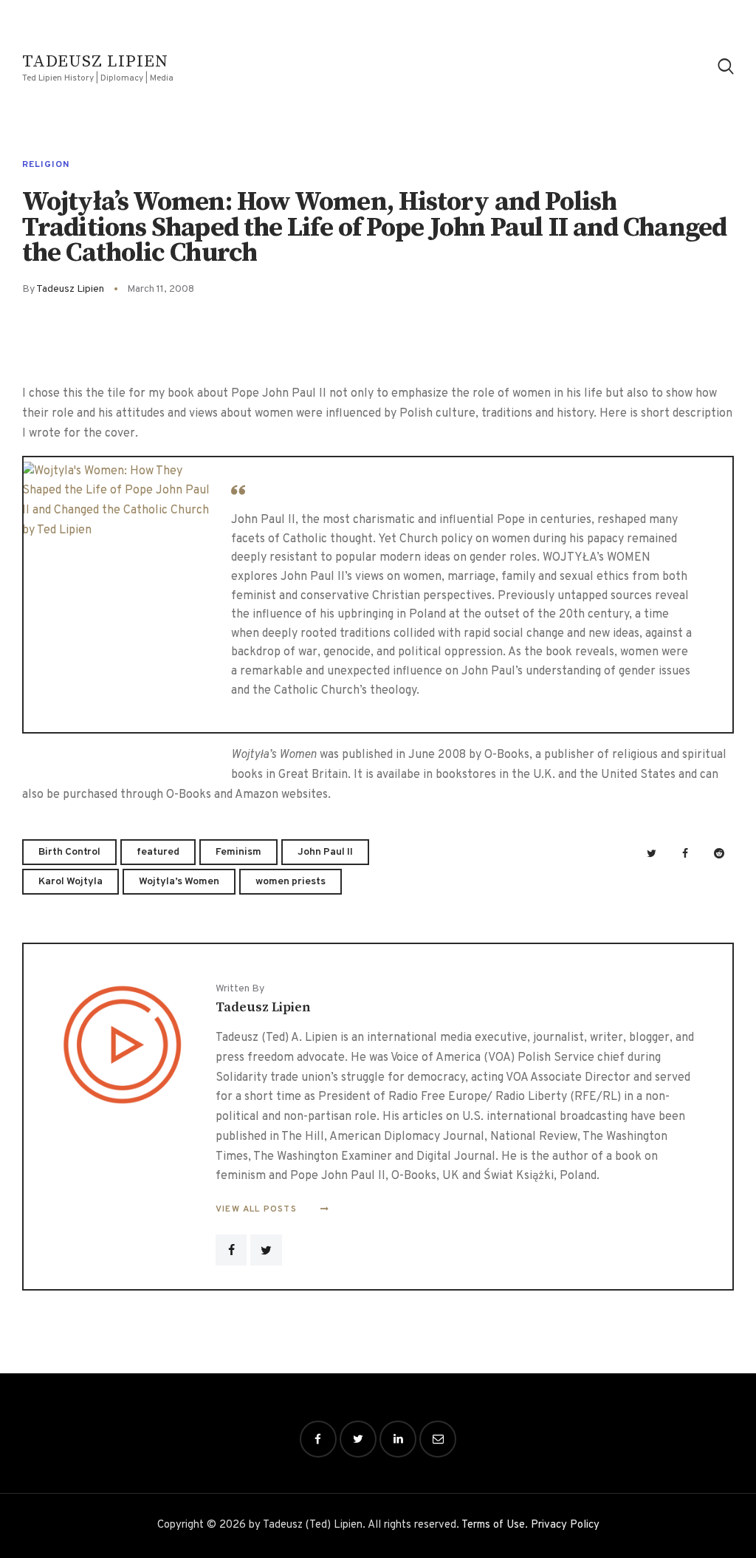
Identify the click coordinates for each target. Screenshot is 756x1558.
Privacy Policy (565, 1525)
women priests (290, 881)
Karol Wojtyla (70, 881)
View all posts (258, 1209)
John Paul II (325, 852)
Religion (45, 165)
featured (158, 852)
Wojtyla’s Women (179, 881)
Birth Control (69, 852)
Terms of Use (493, 1525)
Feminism (238, 852)
